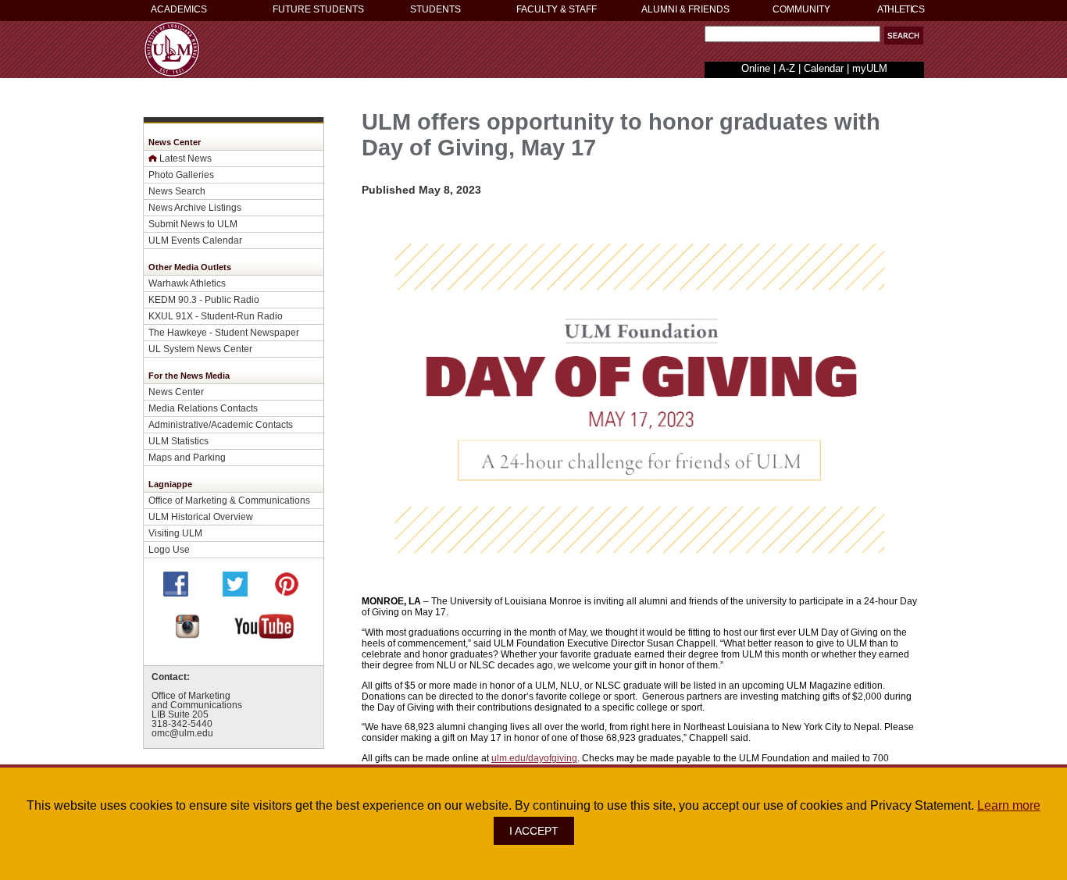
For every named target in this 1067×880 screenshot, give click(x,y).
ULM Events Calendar (195, 240)
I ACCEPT (533, 831)
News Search (176, 191)
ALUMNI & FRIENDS (685, 9)
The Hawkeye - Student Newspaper (223, 332)
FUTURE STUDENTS (318, 9)
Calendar (824, 68)
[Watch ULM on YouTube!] (264, 634)
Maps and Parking (187, 457)
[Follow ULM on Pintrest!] (286, 592)
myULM (869, 68)
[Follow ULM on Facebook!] (176, 592)
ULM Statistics (178, 441)
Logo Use (169, 549)
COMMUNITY (801, 9)
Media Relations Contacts (203, 408)
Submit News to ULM (192, 224)
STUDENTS (435, 9)
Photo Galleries (181, 174)
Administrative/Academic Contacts (220, 424)
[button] (903, 35)
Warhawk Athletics (187, 283)
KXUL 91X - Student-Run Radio (215, 316)
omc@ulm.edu (182, 733)
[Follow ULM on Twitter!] (235, 592)
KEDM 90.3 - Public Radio (203, 299)
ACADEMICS (179, 9)
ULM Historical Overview (200, 516)
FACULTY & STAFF (556, 9)
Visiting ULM (175, 533)
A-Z (787, 68)
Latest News (185, 158)
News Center (176, 392)
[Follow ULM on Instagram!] (187, 634)
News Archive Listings (194, 207)
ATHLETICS (900, 9)
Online (755, 68)
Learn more (1008, 805)
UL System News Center (200, 349)
